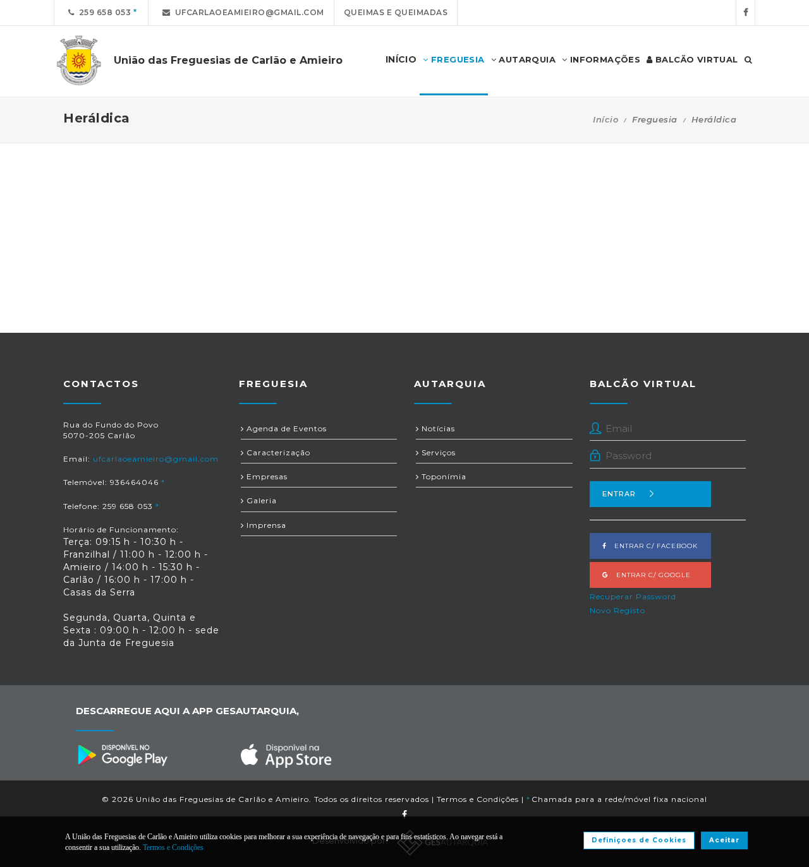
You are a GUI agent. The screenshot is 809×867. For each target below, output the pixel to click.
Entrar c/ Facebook (652, 546)
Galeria (260, 500)
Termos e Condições (478, 799)
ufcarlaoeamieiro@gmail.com (247, 12)
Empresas (266, 476)
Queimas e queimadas (396, 12)
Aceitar (724, 840)
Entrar (619, 493)
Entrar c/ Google (650, 575)
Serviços (437, 452)
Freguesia (457, 59)
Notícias (437, 428)
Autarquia (526, 59)
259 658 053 (103, 12)
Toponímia (442, 476)
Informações (603, 59)
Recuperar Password (633, 596)
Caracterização (277, 452)
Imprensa (265, 525)
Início (605, 119)
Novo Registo (617, 610)
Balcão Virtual (695, 59)
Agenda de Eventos (285, 428)
